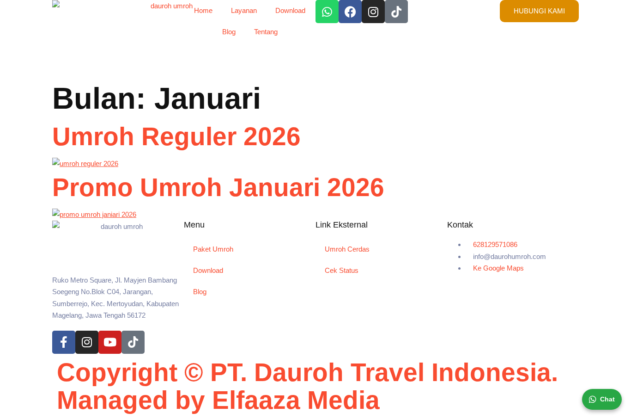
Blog (229, 32)
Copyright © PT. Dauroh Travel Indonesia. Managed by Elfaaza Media (307, 386)
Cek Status (341, 270)
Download (290, 10)
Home (203, 10)
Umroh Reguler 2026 (176, 136)
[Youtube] (109, 342)
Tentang (266, 32)
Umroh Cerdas (347, 249)
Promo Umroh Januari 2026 (218, 187)
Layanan (244, 10)
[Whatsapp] (327, 11)
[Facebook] (350, 11)
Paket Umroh (213, 249)
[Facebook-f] (63, 342)
